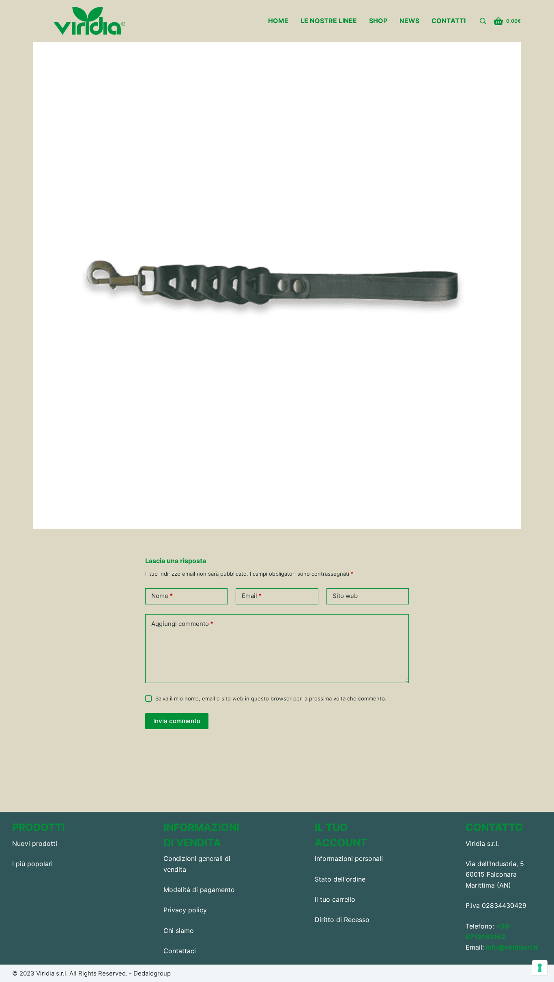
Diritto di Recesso (342, 920)
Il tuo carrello (335, 899)
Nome (162, 596)
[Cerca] (483, 21)
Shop (378, 21)
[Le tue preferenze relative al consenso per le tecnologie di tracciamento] (540, 968)
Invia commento (176, 721)
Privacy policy (185, 910)
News (409, 21)
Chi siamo (178, 930)
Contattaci (179, 951)
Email (252, 596)
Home (278, 21)
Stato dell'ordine (340, 879)
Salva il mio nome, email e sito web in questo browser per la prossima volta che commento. (271, 698)
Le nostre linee (329, 21)
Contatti (449, 21)
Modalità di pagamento (199, 890)
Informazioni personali (349, 858)
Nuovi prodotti (34, 843)
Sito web (345, 596)
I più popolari (32, 864)
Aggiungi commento (182, 624)
